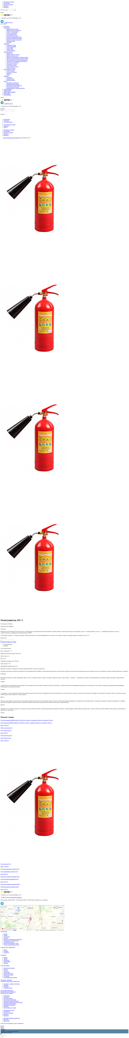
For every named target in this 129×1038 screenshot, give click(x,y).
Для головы (7, 972)
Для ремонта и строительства (11, 940)
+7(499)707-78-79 (8, 22)
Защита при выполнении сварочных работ (17, 58)
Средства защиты (8, 52)
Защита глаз (10, 53)
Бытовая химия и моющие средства (16, 88)
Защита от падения (8, 974)
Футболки (9, 77)
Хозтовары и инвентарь (13, 82)
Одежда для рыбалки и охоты (11, 943)
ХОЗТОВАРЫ (7, 95)
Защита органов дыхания (13, 54)
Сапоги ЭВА (10, 49)
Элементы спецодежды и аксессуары (10, 981)
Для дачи (6, 938)
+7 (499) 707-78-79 (5, 897)
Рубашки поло (10, 78)
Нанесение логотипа (9, 1)
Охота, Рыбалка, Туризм (10, 1007)
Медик (5, 949)
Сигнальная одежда (12, 34)
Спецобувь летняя (11, 45)
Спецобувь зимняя (11, 46)
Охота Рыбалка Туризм (9, 69)
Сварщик (6, 951)
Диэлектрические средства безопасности (17, 60)
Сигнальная (7, 936)
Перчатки (9, 42)
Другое (5, 81)
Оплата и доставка (8, 4)
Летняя (5, 935)
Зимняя (5, 934)
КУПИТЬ (3, 642)
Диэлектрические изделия (10, 977)
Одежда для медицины (12, 31)
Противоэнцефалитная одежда (14, 38)
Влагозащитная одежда (12, 35)
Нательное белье (11, 80)
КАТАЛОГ (6, 26)
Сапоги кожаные (11, 50)
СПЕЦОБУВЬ (7, 90)
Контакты (6, 5)
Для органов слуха (8, 973)
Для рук (6, 969)
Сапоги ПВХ (10, 48)
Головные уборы (11, 41)
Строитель (6, 952)
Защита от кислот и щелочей (14, 39)
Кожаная (6, 963)
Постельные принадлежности (14, 85)
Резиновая (6, 960)
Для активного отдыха (12, 66)
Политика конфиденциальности (12, 1018)
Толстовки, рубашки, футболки (12, 983)
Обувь (8, 74)
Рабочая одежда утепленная (14, 30)
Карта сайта (7, 1021)
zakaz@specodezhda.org (16, 897)
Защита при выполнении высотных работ (17, 57)
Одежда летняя (10, 70)
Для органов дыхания (9, 968)
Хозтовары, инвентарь (6, 980)
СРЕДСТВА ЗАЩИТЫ (10, 92)
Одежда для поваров (12, 33)
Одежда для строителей (13, 62)
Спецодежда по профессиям (8, 947)
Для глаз (6, 970)
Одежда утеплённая (12, 72)
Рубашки (6, 985)
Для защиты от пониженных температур (17, 61)
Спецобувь (6, 43)
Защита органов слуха (12, 56)
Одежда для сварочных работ (14, 37)
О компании (7, 3)
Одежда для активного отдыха (11, 944)
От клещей (6, 976)
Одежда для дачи (11, 68)
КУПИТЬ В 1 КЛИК (11, 642)
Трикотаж (9, 73)
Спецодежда (7, 27)
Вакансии (6, 7)
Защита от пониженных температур (13, 939)
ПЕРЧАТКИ (7, 93)
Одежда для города (11, 65)
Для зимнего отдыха (12, 64)
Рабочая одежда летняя (12, 29)
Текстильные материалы (13, 86)
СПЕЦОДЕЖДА (8, 89)
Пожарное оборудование (13, 84)
